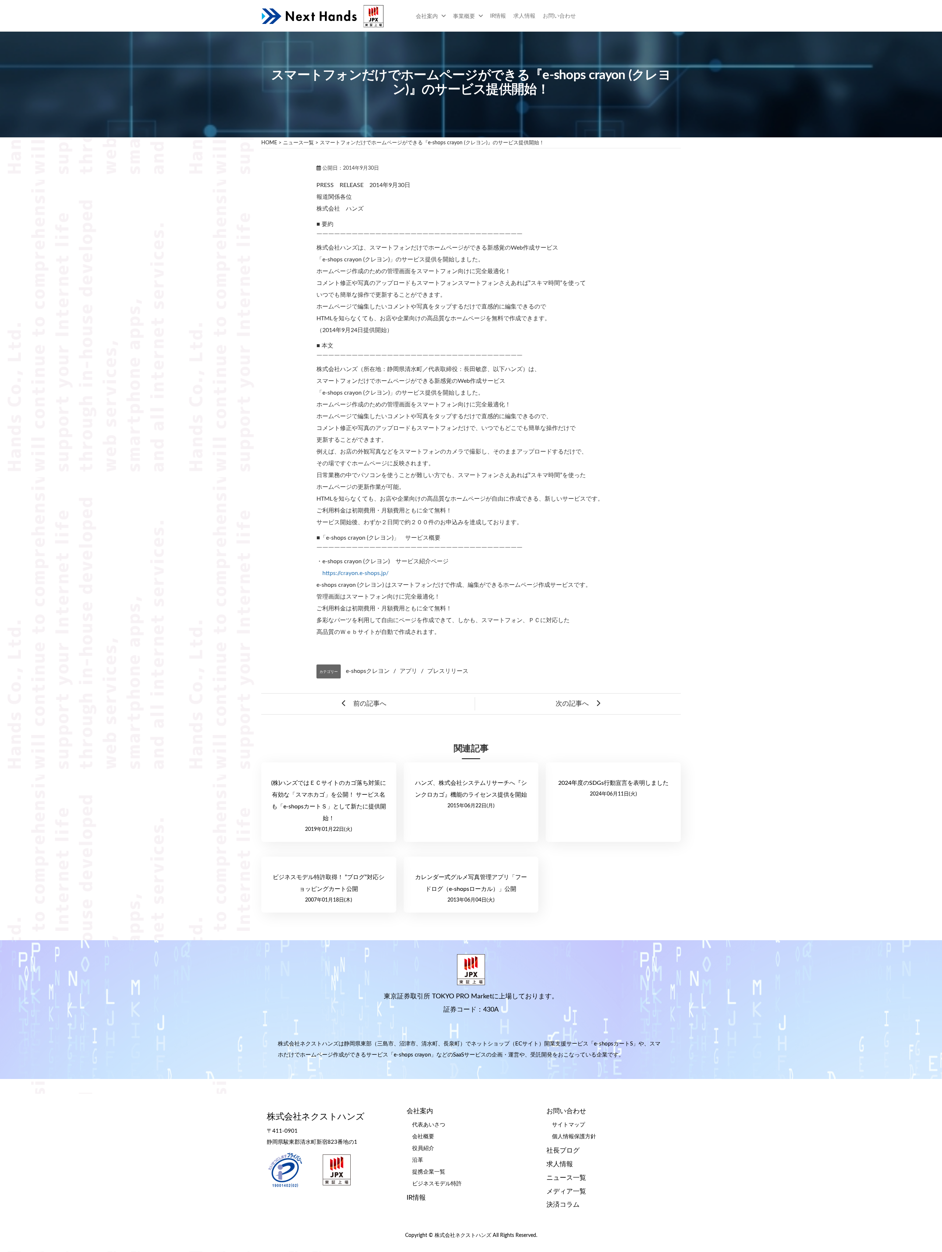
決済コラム (563, 1205)
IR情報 (498, 16)
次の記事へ (572, 704)
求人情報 (524, 16)
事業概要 (464, 16)
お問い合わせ (559, 16)
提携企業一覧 (428, 1172)
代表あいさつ (428, 1125)
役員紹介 (423, 1148)
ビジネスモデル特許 (437, 1183)
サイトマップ (568, 1125)
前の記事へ (369, 704)
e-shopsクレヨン (368, 671)
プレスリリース (447, 671)
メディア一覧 (566, 1191)
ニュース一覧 (566, 1178)
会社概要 (423, 1136)
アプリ (408, 671)
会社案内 (427, 16)
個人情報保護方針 (574, 1136)
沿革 (417, 1160)
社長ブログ (563, 1150)
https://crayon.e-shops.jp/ (355, 573)
